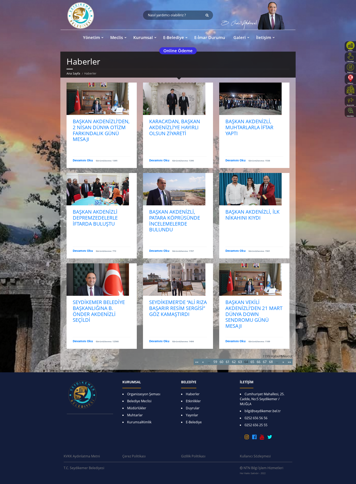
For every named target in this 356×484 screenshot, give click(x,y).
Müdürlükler (136, 408)
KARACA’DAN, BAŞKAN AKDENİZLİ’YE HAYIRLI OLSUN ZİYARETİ (174, 127)
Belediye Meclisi (139, 401)
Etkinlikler (193, 401)
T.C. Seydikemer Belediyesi (84, 468)
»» (289, 362)
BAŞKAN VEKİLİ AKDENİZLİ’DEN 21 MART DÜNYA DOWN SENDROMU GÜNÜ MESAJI (253, 314)
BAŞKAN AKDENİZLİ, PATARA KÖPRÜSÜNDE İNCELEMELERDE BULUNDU (174, 220)
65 (252, 362)
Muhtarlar (135, 415)
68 (271, 362)
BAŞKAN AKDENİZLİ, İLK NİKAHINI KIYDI (252, 214)
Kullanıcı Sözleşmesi (255, 456)
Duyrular (193, 408)
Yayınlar (192, 415)
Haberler (193, 394)
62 (234, 362)
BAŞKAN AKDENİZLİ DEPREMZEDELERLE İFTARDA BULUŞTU (95, 217)
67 (265, 362)
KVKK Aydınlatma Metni (82, 456)
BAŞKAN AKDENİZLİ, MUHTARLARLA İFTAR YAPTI (249, 127)
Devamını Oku (83, 160)
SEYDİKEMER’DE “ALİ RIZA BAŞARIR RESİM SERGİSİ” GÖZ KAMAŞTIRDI (178, 308)
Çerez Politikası (134, 456)
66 (258, 362)
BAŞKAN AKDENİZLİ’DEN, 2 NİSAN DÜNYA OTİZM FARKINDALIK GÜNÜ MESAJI (101, 130)
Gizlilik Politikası (193, 456)
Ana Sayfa (73, 73)
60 (221, 362)
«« (196, 362)
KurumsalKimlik (139, 422)
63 (240, 362)
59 (215, 362)
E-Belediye (194, 422)
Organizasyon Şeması (143, 394)
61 (228, 362)
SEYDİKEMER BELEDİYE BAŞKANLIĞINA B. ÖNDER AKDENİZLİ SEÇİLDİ (99, 311)
